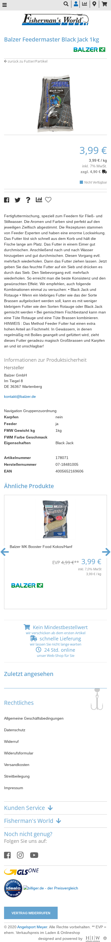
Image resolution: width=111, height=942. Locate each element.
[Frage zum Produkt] (28, 200)
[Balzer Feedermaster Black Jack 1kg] (55, 103)
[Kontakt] (94, 4)
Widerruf (11, 741)
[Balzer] (89, 49)
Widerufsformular (18, 753)
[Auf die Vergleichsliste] (40, 200)
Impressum (13, 788)
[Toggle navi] (4, 5)
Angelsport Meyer (32, 927)
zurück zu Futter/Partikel (27, 61)
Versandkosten (16, 764)
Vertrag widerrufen (31, 913)
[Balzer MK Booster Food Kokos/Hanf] (55, 519)
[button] (55, 129)
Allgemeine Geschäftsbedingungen (34, 718)
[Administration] (105, 938)
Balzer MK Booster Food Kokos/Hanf (41, 546)
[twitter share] (17, 200)
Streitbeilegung (17, 776)
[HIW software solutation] (93, 938)
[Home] (55, 20)
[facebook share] (6, 200)
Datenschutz (14, 730)
